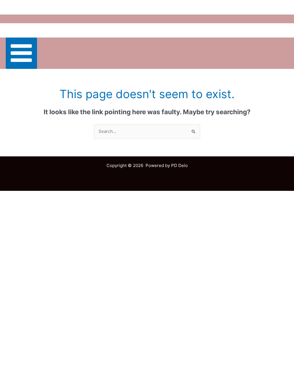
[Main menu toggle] (21, 53)
